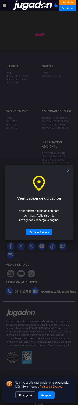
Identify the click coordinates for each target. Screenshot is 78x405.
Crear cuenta (67, 8)
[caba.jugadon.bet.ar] (32, 5)
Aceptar (46, 395)
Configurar (25, 395)
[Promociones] (56, 5)
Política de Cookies (51, 386)
